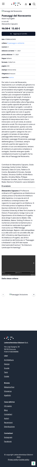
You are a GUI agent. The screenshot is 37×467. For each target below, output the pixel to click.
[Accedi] (26, 4)
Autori (6, 418)
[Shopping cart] (30, 4)
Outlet (6, 376)
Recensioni (8, 422)
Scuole (6, 368)
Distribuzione (9, 427)
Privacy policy (13, 459)
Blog (6, 410)
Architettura (9, 360)
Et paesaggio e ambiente (15, 43)
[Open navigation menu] (3, 3)
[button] (18, 294)
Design (7, 364)
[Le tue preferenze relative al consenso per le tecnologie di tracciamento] (33, 463)
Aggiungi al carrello (20, 34)
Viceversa (8, 391)
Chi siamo (8, 406)
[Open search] (34, 4)
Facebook (8, 441)
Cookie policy (24, 459)
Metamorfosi (9, 387)
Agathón (7, 395)
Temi (6, 372)
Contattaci (8, 414)
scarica (11, 77)
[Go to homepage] (16, 4)
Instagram (8, 437)
